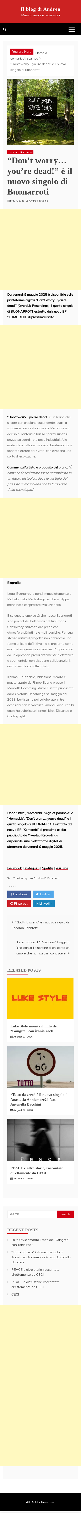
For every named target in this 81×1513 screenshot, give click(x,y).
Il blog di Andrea (40, 9)
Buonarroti (53, 878)
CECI (15, 1294)
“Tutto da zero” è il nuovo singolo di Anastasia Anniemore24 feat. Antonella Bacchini (39, 1099)
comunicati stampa (20, 152)
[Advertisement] (40, 249)
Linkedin (45, 903)
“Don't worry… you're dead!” (29, 878)
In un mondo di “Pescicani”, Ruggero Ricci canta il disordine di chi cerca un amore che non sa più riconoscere (43, 947)
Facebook (20, 894)
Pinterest (20, 903)
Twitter (44, 894)
